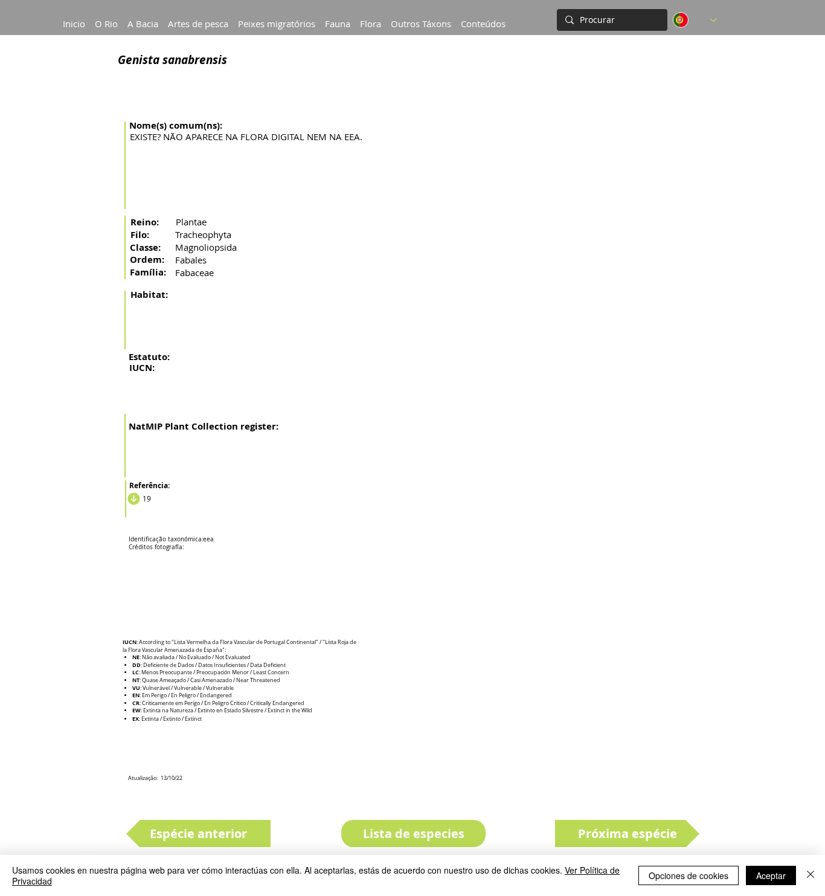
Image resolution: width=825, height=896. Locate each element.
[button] (143, 18)
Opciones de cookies (688, 875)
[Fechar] (810, 875)
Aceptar (771, 875)
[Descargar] (132, 498)
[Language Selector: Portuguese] (694, 20)
